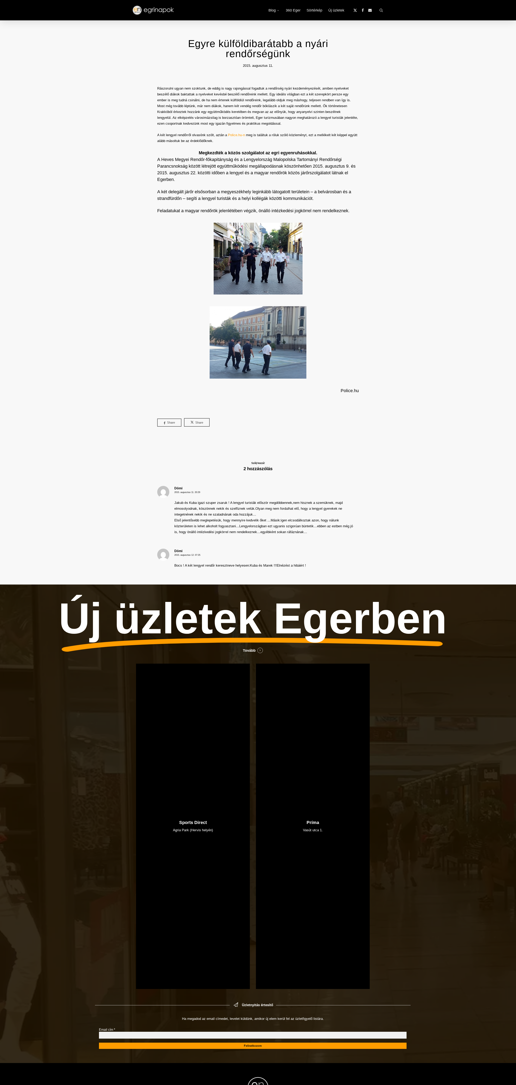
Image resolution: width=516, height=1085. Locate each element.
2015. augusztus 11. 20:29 (187, 492)
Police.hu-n (236, 135)
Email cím (107, 1029)
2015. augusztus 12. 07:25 (187, 555)
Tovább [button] (249, 650)
